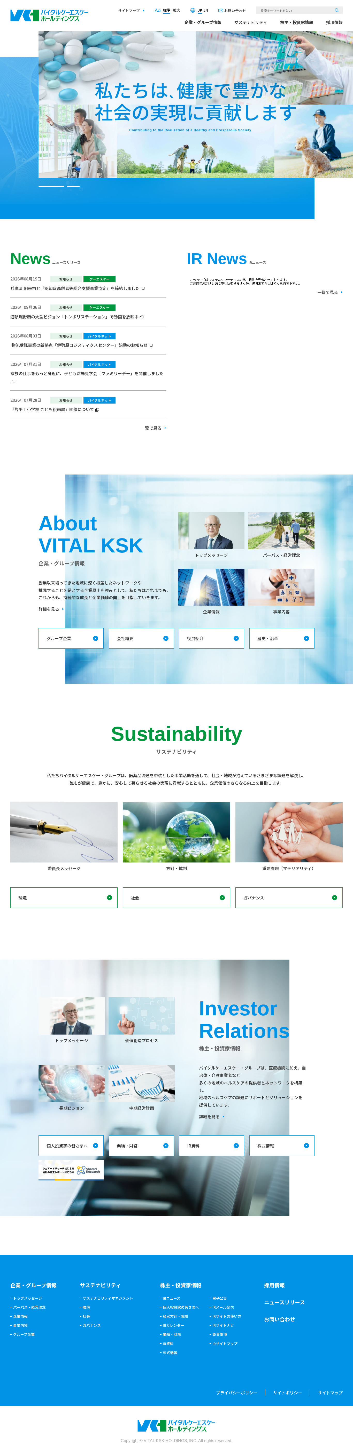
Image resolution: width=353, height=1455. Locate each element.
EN (205, 10)
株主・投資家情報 (296, 22)
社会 (135, 898)
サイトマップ (129, 10)
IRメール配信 (223, 1307)
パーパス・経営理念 (29, 1307)
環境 (22, 898)
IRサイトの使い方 (226, 1316)
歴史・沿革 (267, 638)
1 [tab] (51, 186)
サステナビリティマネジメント (108, 1298)
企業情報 (20, 1316)
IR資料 (193, 1146)
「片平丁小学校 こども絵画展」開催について (52, 409)
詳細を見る (49, 609)
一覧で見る (151, 428)
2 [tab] (73, 186)
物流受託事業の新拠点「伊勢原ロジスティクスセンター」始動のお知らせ (79, 345)
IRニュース (171, 1298)
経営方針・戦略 (175, 1316)
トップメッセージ (27, 1298)
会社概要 (125, 638)
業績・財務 (127, 1146)
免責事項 (219, 1334)
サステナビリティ (250, 22)
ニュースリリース (284, 1302)
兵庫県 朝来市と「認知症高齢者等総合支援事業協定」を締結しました (75, 288)
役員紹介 (195, 638)
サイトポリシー (287, 1392)
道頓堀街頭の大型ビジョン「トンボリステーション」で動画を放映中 (74, 316)
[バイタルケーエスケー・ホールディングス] (49, 13)
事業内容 (20, 1325)
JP (200, 10)
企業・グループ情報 (203, 22)
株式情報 (265, 1146)
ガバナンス (253, 898)
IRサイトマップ (224, 1343)
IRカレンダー (173, 1325)
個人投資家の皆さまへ (67, 1146)
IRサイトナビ (223, 1325)
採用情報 (334, 22)
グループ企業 (59, 638)
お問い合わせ (235, 10)
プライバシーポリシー (236, 1392)
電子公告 (219, 1298)
